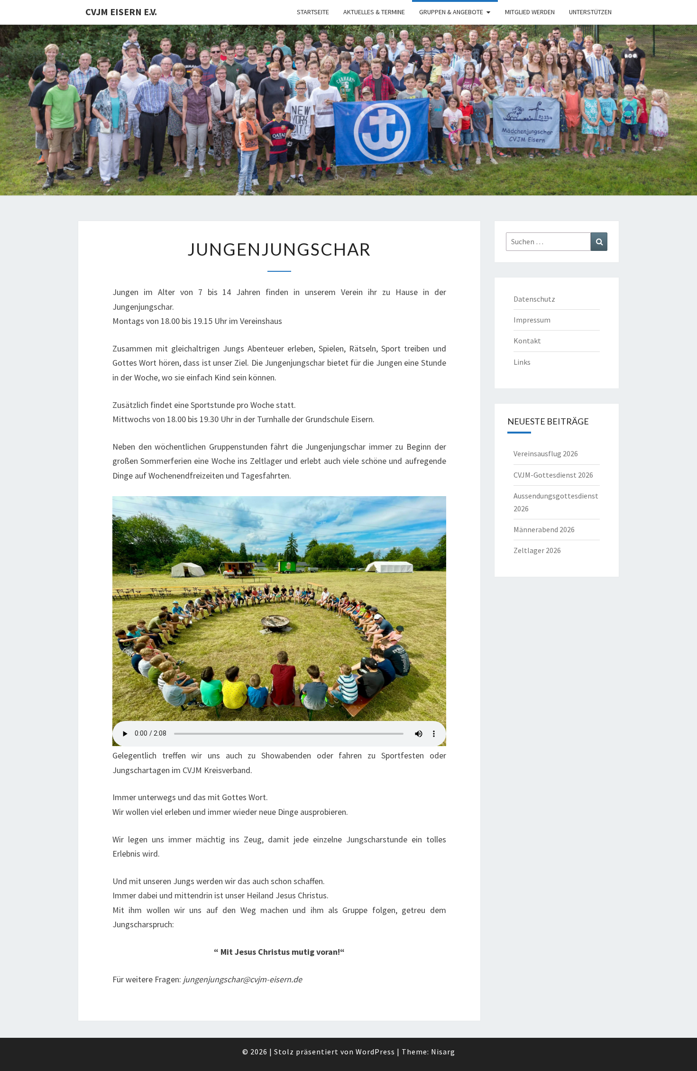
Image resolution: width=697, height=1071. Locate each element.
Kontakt (527, 340)
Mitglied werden (530, 12)
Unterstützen (590, 12)
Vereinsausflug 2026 (546, 453)
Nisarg (443, 1051)
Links (522, 362)
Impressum (532, 319)
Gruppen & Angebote (451, 12)
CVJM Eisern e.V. (121, 12)
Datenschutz (534, 299)
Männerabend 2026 (544, 529)
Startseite (313, 12)
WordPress (375, 1051)
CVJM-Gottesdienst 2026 (553, 475)
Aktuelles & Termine (374, 12)
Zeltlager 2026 (537, 550)
